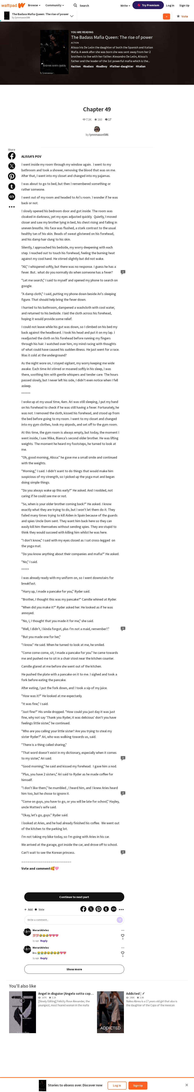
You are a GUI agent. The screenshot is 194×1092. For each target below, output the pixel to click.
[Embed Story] (12, 196)
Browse (33, 5)
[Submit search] (75, 5)
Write (124, 5)
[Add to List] (166, 16)
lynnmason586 (98, 134)
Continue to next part (74, 897)
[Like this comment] (122, 935)
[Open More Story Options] (12, 207)
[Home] (13, 5)
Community (53, 5)
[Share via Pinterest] (12, 176)
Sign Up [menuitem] (184, 5)
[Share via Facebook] (12, 156)
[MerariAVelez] (27, 932)
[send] (120, 920)
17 (109, 119)
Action (75, 42)
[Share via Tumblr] (12, 186)
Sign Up (138, 1085)
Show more (74, 969)
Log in (117, 1085)
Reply (43, 940)
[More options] (123, 930)
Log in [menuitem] (170, 5)
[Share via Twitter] (12, 166)
